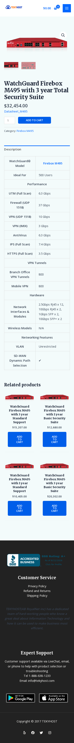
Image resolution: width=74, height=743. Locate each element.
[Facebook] (33, 732)
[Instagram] (49, 732)
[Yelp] (24, 732)
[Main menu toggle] (67, 8)
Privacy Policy (37, 586)
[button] (63, 35)
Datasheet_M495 (15, 111)
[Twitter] (41, 732)
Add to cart (34, 120)
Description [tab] (12, 149)
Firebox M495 (25, 131)
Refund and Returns (37, 591)
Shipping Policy (37, 595)
